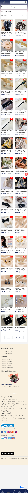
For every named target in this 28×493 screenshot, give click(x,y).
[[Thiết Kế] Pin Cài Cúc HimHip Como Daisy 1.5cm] (21, 65)
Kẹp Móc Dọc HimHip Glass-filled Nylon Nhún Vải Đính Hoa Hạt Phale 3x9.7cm (7, 210)
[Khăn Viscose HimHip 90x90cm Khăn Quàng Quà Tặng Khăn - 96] (7, 25)
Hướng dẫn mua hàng (6, 351)
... (16, 337)
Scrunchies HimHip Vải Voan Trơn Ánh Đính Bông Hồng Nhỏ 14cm (7, 52)
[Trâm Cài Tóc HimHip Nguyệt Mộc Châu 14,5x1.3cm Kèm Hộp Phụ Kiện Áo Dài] (21, 104)
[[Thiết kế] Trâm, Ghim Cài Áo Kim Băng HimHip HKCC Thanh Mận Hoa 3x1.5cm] (21, 45)
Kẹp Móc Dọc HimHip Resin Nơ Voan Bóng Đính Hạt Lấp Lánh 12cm (7, 230)
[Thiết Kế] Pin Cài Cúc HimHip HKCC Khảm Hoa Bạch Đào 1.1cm (7, 72)
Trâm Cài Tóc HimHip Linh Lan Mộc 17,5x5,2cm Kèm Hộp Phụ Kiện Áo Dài (7, 131)
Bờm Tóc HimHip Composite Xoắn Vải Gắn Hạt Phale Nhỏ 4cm (20, 33)
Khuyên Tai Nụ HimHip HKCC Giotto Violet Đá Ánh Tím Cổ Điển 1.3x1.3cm (7, 269)
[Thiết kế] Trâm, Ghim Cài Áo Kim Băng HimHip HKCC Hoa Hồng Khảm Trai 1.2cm (7, 308)
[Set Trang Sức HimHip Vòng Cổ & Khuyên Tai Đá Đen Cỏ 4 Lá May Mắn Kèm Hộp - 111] (21, 320)
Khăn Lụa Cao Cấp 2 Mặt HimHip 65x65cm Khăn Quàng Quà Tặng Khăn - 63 (7, 151)
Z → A (14, 15)
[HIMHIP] (4, 2)
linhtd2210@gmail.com (10, 412)
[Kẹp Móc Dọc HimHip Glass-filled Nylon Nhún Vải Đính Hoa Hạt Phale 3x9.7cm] (7, 202)
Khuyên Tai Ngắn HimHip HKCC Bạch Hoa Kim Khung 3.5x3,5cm (20, 269)
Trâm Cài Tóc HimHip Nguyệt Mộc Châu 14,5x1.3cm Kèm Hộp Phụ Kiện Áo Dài (20, 111)
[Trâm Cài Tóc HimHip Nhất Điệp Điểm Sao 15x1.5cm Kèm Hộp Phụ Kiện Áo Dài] (7, 104)
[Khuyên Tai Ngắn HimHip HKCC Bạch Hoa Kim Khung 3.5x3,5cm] (21, 261)
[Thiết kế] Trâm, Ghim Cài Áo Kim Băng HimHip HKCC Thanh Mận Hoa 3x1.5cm (20, 52)
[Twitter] (5, 432)
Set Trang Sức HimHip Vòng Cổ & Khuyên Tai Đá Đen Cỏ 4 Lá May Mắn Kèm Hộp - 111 (20, 328)
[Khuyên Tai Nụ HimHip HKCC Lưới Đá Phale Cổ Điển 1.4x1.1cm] (21, 242)
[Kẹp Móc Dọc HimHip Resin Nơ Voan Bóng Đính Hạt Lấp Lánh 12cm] (7, 222)
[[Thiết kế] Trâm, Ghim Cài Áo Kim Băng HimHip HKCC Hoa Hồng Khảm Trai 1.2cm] (7, 301)
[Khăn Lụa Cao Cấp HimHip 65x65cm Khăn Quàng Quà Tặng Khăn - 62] (21, 163)
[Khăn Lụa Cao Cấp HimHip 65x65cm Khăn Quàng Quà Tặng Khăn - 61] (7, 183)
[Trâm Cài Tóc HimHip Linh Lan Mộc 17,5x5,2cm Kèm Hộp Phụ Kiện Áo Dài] (7, 124)
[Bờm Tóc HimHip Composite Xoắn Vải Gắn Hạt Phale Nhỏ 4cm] (21, 25)
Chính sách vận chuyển (7, 363)
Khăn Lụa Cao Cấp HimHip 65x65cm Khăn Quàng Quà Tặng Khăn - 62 (21, 170)
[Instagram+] (7, 432)
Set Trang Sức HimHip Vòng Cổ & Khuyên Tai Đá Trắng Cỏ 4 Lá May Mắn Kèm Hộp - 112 (7, 328)
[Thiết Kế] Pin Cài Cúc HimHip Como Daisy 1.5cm (20, 72)
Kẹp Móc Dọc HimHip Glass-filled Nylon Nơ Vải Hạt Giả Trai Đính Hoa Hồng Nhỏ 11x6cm (21, 210)
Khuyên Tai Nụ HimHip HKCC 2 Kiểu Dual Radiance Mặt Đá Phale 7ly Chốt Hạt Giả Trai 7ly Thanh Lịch (21, 308)
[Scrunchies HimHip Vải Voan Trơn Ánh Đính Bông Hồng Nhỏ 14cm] (7, 45)
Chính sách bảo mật (6, 365)
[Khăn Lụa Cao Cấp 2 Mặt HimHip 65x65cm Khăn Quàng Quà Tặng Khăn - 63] (7, 143)
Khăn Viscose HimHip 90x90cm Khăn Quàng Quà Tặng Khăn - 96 (7, 33)
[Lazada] (16, 432)
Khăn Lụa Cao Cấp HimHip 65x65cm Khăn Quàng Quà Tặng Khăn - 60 (21, 190)
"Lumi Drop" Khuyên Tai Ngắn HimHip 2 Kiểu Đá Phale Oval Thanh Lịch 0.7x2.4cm (20, 230)
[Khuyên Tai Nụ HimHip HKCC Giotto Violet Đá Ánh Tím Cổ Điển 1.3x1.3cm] (7, 261)
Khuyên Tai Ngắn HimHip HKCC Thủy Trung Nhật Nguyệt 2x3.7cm (20, 289)
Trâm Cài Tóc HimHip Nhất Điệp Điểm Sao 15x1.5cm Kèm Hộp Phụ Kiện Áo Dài (7, 111)
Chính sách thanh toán (7, 367)
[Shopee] (13, 432)
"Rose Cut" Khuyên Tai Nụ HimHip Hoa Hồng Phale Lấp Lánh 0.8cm (7, 249)
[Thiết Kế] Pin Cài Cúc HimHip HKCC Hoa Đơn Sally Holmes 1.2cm (7, 92)
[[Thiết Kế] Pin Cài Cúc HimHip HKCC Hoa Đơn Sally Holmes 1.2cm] (7, 84)
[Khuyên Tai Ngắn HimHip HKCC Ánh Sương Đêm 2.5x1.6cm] (7, 281)
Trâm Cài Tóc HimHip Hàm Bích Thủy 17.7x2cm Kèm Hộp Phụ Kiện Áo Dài (21, 92)
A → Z (8, 15)
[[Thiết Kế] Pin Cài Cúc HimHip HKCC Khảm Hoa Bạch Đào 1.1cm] (7, 65)
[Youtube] (10, 432)
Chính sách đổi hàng (6, 359)
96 (19, 337)
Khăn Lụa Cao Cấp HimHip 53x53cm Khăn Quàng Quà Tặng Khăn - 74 (21, 151)
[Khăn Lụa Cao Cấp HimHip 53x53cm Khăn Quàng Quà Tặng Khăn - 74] (21, 143)
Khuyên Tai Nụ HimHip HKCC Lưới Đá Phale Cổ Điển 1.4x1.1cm (20, 249)
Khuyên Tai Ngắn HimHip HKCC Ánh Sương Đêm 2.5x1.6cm (7, 289)
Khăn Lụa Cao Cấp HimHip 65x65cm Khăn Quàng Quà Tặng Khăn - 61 (7, 190)
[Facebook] (2, 432)
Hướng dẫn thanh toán (7, 353)
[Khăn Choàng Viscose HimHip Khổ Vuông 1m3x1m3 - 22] (21, 124)
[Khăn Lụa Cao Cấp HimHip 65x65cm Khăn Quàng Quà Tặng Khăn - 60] (21, 183)
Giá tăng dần (21, 15)
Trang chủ (4, 7)
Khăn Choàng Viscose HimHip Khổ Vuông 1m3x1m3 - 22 (20, 131)
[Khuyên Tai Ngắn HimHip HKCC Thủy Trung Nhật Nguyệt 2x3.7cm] (21, 281)
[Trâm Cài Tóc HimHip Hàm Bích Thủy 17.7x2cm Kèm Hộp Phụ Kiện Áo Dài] (21, 84)
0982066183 (8, 413)
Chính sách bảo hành (6, 361)
